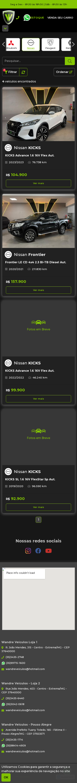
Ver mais (38, 183)
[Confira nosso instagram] (28, 549)
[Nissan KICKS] (38, 114)
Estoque (37, 17)
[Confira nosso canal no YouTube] (49, 549)
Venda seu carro (60, 17)
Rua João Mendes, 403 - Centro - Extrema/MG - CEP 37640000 (34, 690)
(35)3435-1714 (14, 739)
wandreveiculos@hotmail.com (25, 669)
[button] (3, 44)
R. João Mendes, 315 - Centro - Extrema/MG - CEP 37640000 (35, 649)
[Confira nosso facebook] (38, 549)
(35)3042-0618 (14, 704)
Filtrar (10, 71)
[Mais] (5, 28)
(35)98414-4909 (15, 745)
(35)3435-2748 (14, 657)
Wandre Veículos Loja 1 (8, 17)
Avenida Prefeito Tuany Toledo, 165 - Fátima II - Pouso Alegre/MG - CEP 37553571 (33, 731)
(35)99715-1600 (15, 663)
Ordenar (62, 72)
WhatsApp (26, 17)
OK (6, 777)
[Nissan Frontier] (38, 221)
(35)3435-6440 (14, 698)
